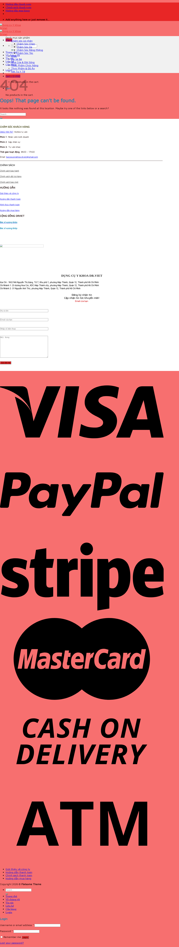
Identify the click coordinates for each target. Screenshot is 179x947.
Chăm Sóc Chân (26, 43)
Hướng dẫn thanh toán (18, 4)
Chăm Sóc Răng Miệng (30, 49)
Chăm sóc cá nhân (22, 40)
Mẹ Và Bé (16, 59)
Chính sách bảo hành (9, 171)
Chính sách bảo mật (9, 182)
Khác (14, 56)
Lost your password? (12, 942)
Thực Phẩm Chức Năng (24, 65)
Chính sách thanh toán (18, 7)
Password (6, 931)
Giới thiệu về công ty (9, 193)
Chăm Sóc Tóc (25, 53)
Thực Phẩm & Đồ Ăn (23, 68)
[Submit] (12, 49)
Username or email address (17, 925)
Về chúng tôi (13, 899)
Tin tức (10, 58)
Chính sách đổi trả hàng (10, 176)
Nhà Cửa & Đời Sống (23, 62)
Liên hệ (10, 61)
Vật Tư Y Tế (18, 71)
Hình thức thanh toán (10, 204)
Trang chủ (11, 52)
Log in (25, 937)
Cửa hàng (11, 64)
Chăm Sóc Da (24, 46)
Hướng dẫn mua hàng (18, 11)
